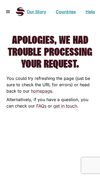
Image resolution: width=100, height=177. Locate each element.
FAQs (41, 106)
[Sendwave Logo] (20, 11)
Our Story (36, 11)
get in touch (65, 106)
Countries (66, 11)
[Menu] (8, 11)
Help (90, 11)
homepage (41, 91)
